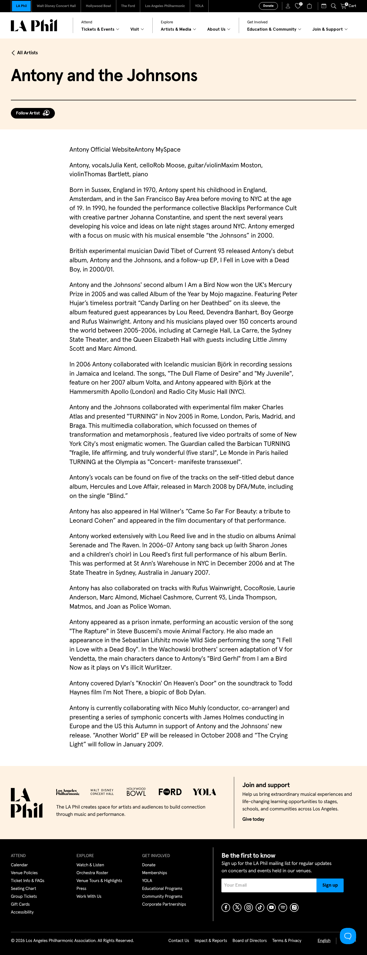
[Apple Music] (294, 907)
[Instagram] (248, 907)
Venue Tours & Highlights (99, 881)
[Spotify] (282, 907)
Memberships (154, 873)
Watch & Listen (90, 865)
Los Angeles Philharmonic (165, 6)
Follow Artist (28, 113)
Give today (253, 819)
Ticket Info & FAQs (27, 881)
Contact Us (178, 941)
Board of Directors (250, 941)
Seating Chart (23, 889)
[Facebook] (225, 907)
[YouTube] (271, 907)
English (324, 941)
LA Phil (21, 6)
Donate (268, 6)
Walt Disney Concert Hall (56, 6)
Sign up (330, 885)
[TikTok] (260, 907)
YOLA (199, 6)
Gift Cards (20, 904)
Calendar (19, 865)
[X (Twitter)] (237, 907)
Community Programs (162, 897)
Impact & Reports (211, 941)
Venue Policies (24, 873)
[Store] (310, 6)
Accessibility (22, 912)
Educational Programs (162, 889)
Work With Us (89, 897)
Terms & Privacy (286, 941)
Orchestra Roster (92, 873)
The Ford (128, 6)
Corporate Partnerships (164, 904)
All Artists (27, 52)
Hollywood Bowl (98, 6)
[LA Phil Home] (34, 25)
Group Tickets (24, 897)
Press (81, 889)
